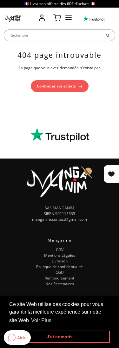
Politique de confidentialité (59, 266)
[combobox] (52, 35)
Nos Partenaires (59, 283)
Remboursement (59, 278)
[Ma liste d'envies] (49, 13)
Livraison (60, 261)
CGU (60, 272)
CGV (59, 249)
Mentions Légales (59, 255)
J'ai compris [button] (60, 336)
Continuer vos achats (57, 86)
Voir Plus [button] (41, 320)
